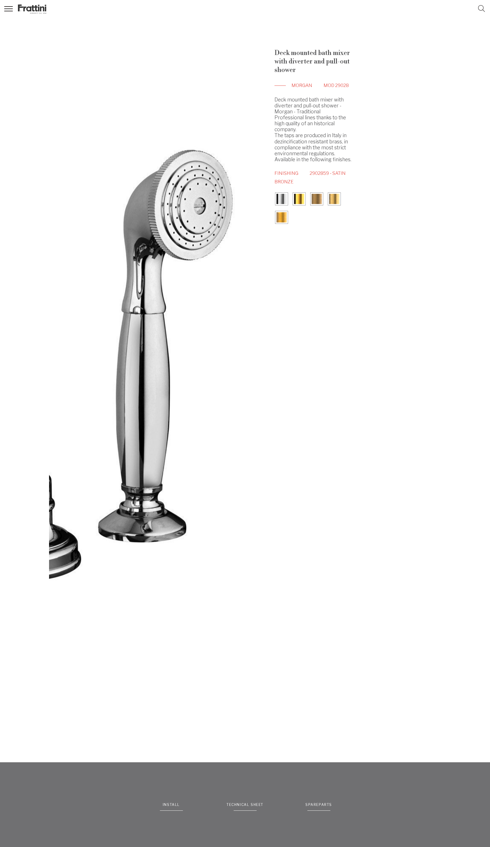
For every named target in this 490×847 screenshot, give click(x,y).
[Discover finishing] (282, 200)
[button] (481, 8)
